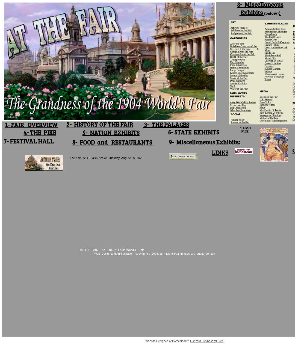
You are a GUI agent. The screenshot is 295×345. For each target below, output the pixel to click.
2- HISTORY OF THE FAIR (99, 124)
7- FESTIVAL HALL (29, 141)
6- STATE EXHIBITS (193, 132)
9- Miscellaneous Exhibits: (205, 142)
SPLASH (245, 128)
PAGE (245, 131)
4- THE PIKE (40, 132)
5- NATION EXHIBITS (111, 132)
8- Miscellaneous (260, 4)
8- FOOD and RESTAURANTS (112, 142)
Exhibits (251, 12)
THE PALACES (169, 124)
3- (146, 124)
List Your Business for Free (207, 341)
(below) (271, 13)
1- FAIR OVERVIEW (31, 125)
